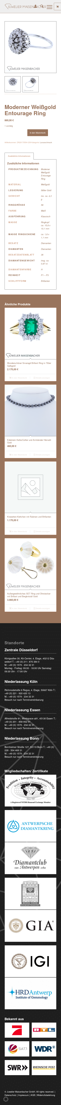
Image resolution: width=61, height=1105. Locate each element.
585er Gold (46, 190)
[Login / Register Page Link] (34, 6)
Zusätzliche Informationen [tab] (19, 156)
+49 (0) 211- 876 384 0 (27, 661)
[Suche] (40, 6)
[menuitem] (34, 6)
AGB (33, 1095)
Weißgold (45, 184)
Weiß (43, 210)
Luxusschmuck (46, 142)
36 (42, 254)
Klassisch (45, 216)
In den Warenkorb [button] (19, 378)
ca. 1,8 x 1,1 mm (45, 236)
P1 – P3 (45, 275)
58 (42, 204)
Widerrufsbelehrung (46, 1095)
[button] (6, 1099)
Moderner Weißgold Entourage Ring (46, 174)
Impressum (23, 1095)
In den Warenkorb (38, 132)
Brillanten (45, 280)
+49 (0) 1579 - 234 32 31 (21, 664)
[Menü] (47, 6)
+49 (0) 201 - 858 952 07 (17, 721)
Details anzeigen (42, 378)
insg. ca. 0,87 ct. (45, 262)
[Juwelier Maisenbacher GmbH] (25, 6)
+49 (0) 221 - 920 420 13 (17, 693)
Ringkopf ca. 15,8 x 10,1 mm (45, 225)
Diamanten (46, 243)
